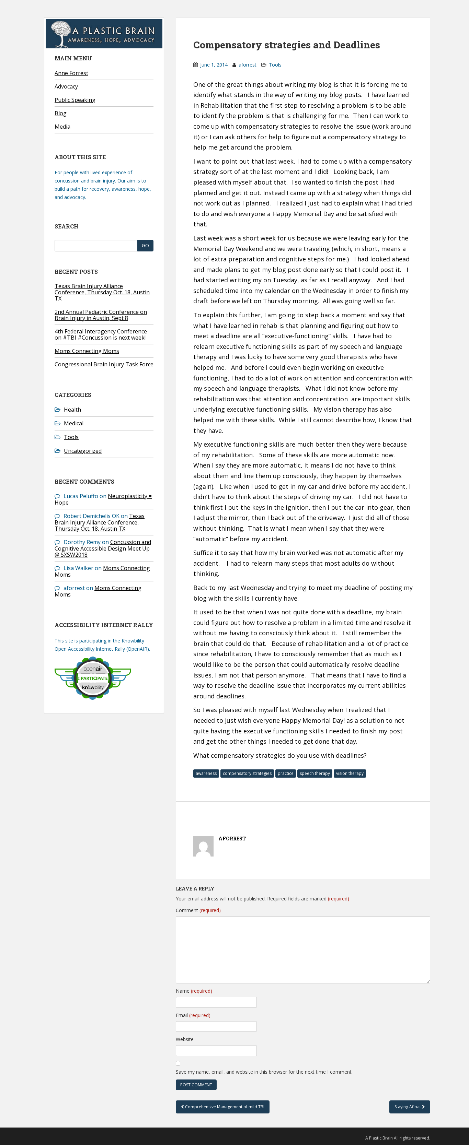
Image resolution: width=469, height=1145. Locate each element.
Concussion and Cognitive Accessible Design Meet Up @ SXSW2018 (103, 548)
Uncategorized (83, 451)
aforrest (247, 64)
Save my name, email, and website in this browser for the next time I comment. (264, 1072)
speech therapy (315, 773)
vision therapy (350, 773)
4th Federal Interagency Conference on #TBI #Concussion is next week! (101, 334)
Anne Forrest (71, 73)
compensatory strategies (247, 773)
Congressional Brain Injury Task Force (104, 364)
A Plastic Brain (379, 1138)
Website (185, 1039)
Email (193, 1015)
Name (194, 991)
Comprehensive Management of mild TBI (224, 1107)
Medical (73, 423)
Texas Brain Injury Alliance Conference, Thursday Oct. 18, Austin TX (102, 292)
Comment (198, 910)
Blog (61, 113)
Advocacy (66, 86)
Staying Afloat (408, 1107)
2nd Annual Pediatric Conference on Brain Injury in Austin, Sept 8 (101, 315)
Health (72, 409)
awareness (206, 773)
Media (62, 126)
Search (67, 226)
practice (286, 773)
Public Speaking (75, 100)
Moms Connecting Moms (87, 351)
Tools (71, 437)
